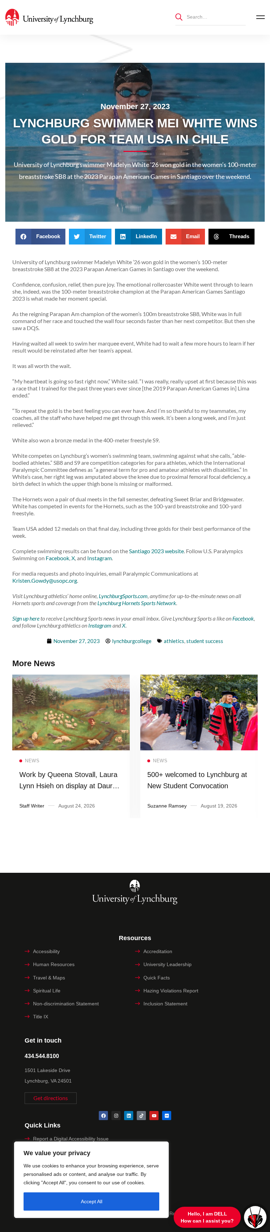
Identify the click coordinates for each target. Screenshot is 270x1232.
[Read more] (71, 679)
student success (204, 641)
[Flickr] (166, 1115)
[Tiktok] (141, 1115)
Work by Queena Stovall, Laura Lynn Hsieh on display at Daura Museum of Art (68, 786)
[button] (40, 237)
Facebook (57, 558)
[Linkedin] (128, 1115)
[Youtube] (154, 1115)
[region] (91, 1179)
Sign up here (25, 618)
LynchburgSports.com (123, 595)
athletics (174, 641)
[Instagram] (116, 1115)
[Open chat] (255, 1217)
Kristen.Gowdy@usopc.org (44, 580)
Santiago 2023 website (156, 551)
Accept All (91, 1201)
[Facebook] (103, 1115)
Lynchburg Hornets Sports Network (136, 603)
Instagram (99, 558)
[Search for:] (210, 17)
